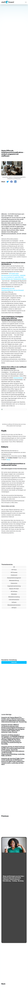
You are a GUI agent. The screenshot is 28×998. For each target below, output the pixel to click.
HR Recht (14, 607)
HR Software (14, 591)
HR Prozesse (14, 572)
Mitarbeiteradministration (14, 605)
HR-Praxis (14, 569)
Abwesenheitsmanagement (14, 578)
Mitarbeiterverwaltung (14, 597)
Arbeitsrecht (14, 575)
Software (14, 602)
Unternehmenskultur (14, 599)
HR (14, 567)
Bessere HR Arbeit (14, 588)
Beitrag (8, 459)
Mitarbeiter (14, 594)
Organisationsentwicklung (14, 586)
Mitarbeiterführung (14, 580)
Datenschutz (14, 583)
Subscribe (14, 662)
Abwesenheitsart (18, 378)
